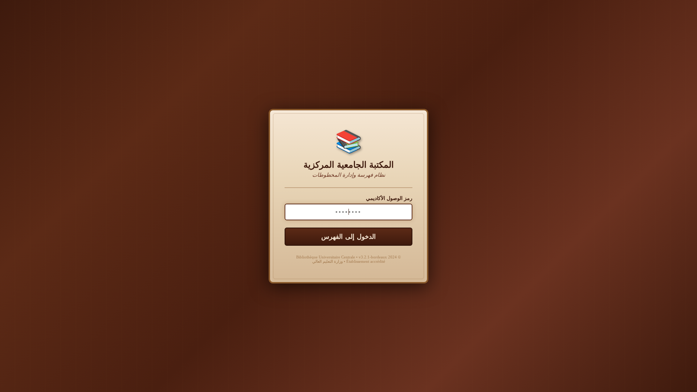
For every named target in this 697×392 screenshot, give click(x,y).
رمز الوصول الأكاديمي (389, 198)
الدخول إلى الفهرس (348, 236)
